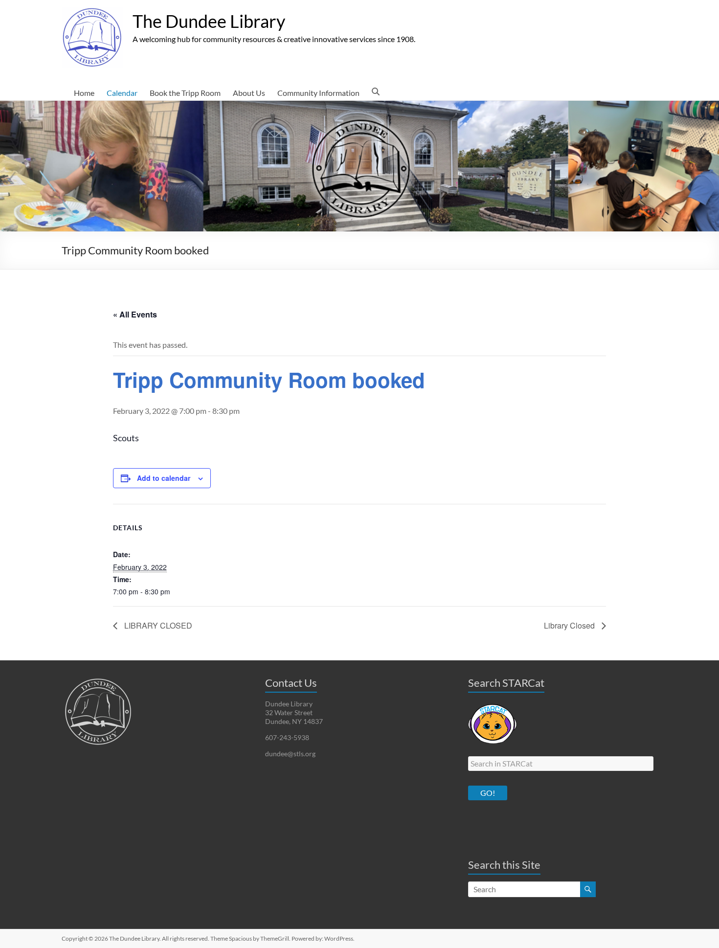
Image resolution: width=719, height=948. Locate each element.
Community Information (318, 92)
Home (84, 92)
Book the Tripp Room (185, 92)
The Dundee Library (209, 21)
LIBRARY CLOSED (157, 625)
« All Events (135, 314)
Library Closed (570, 625)
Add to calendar (163, 478)
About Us (249, 92)
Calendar (122, 92)
